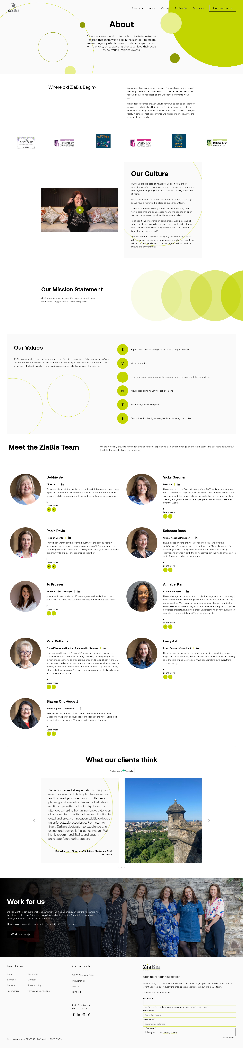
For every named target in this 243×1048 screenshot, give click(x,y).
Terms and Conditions (39, 991)
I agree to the (163, 1032)
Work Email (149, 1019)
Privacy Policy (34, 985)
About (152, 8)
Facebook (148, 998)
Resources (198, 8)
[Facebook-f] (73, 1014)
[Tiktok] (88, 1014)
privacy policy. (170, 1032)
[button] (80, 210)
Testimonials (181, 8)
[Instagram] (83, 1014)
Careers (165, 8)
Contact (32, 979)
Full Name (148, 1010)
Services (135, 8)
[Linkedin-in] (62, 484)
